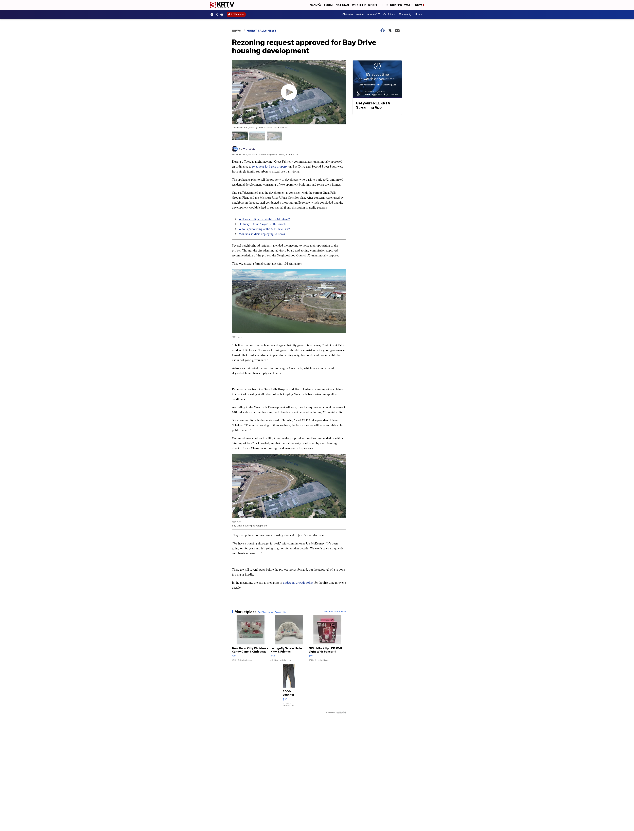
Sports (373, 5)
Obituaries (347, 14)
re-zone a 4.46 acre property (270, 166)
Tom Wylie (249, 149)
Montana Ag (405, 14)
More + (418, 14)
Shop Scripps (392, 5)
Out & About (389, 14)
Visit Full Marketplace (335, 612)
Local (328, 5)
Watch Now (413, 5)
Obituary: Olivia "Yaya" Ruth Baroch (262, 224)
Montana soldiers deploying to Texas (262, 234)
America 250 (373, 14)
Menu (314, 4)
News (236, 30)
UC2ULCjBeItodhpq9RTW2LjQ (222, 14)
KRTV (217, 14)
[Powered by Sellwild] (341, 712)
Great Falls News (262, 30)
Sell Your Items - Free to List (272, 612)
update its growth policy (298, 582)
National (343, 5)
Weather (359, 5)
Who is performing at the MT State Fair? (264, 229)
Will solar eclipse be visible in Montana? (264, 219)
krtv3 (213, 14)
